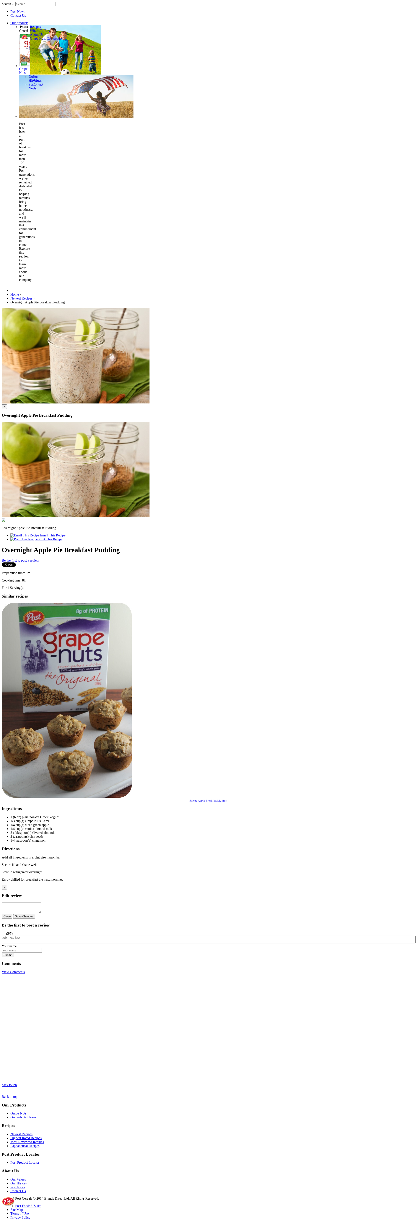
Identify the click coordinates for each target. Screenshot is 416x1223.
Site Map (16, 1210)
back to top (9, 1085)
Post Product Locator (24, 1162)
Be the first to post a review (20, 560)
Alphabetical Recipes (24, 1146)
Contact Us (18, 15)
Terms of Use (19, 1213)
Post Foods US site (28, 1206)
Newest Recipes (21, 1134)
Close (7, 916)
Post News (17, 11)
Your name (9, 946)
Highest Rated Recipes (26, 1138)
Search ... (8, 4)
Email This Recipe (52, 535)
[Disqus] (208, 1028)
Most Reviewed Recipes (27, 1142)
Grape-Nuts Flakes (23, 1117)
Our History (18, 1183)
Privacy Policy (20, 1217)
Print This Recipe (50, 539)
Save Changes (24, 916)
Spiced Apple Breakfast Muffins (208, 800)
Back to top (10, 1096)
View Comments (13, 972)
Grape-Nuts (18, 1113)
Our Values (18, 1179)
